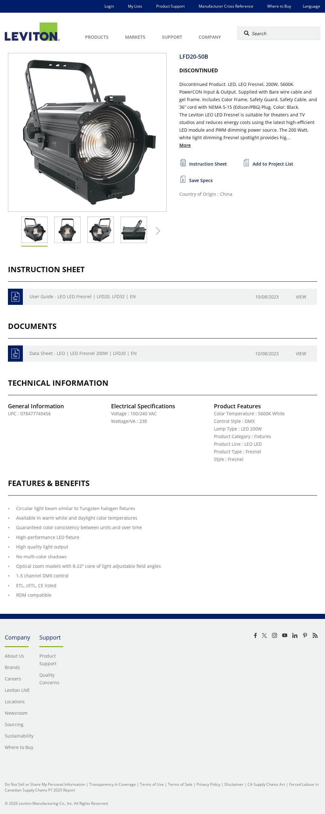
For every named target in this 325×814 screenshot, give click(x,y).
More (185, 145)
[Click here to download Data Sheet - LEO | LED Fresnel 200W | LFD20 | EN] (15, 353)
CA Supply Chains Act (266, 784)
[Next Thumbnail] (156, 231)
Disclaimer (233, 784)
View (301, 297)
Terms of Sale (180, 784)
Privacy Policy (208, 784)
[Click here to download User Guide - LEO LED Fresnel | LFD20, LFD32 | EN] (15, 297)
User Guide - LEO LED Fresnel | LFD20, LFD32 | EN (83, 296)
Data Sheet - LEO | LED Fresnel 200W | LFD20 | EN (83, 353)
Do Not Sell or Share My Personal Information (45, 784)
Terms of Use (152, 784)
